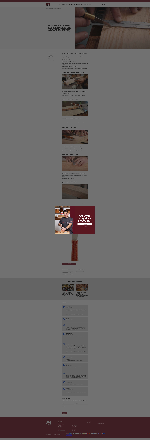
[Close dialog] (93, 207)
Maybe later (85, 226)
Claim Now (85, 224)
